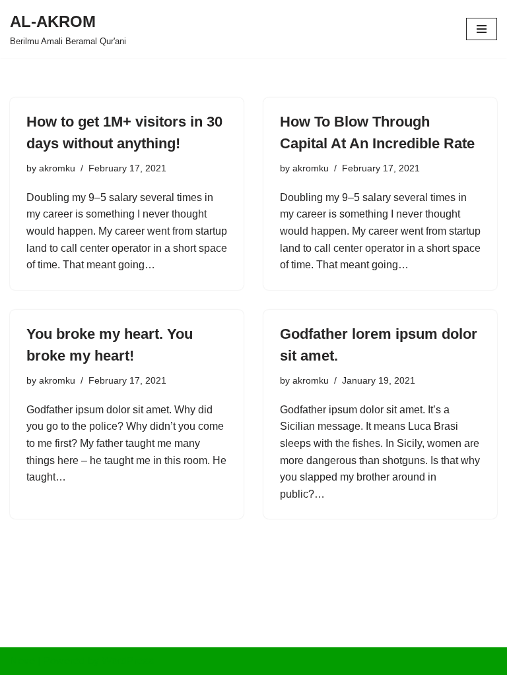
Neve (22, 660)
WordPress (128, 660)
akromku (57, 168)
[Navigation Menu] (481, 29)
